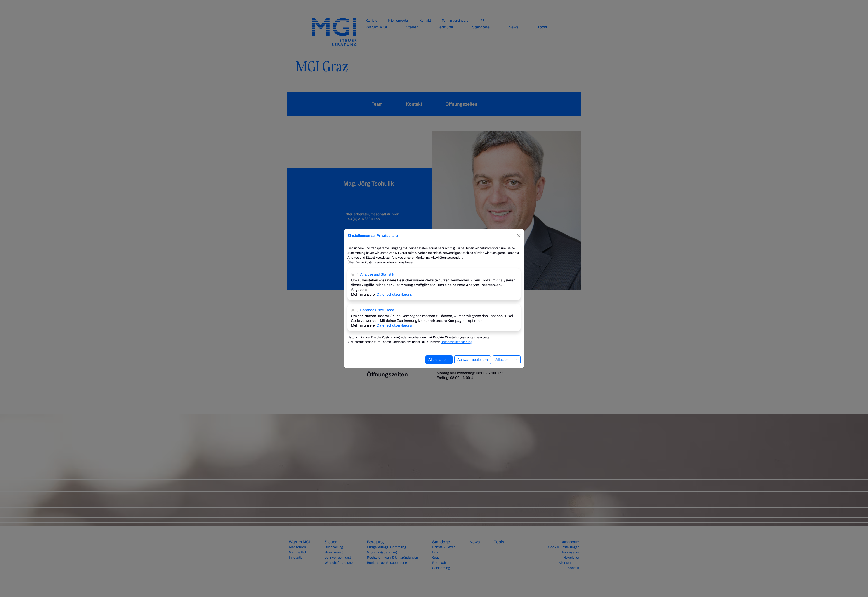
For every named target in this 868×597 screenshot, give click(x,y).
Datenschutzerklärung (394, 294)
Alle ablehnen (506, 360)
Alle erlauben (439, 360)
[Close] (518, 235)
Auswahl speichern (472, 360)
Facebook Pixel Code (377, 310)
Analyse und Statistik (377, 274)
